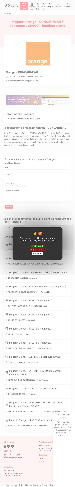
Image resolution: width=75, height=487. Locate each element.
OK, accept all (38, 246)
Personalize (37, 254)
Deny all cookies (38, 250)
